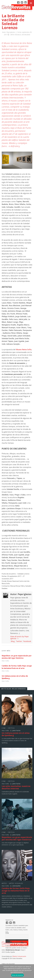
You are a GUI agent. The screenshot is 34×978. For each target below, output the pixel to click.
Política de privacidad (8, 964)
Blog (13, 641)
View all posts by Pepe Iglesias (19, 637)
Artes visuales (15, 35)
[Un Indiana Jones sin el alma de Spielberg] (17, 710)
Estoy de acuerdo (17, 975)
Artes (4, 883)
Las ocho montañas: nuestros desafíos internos (16, 787)
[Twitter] (22, 2)
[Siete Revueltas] (17, 7)
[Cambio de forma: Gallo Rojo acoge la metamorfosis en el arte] (17, 865)
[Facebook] (18, 2)
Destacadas (26, 35)
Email (7, 933)
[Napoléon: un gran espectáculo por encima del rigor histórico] (17, 814)
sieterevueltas (16, 886)
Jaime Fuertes (16, 730)
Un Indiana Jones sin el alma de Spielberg (16, 734)
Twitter (19, 641)
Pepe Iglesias (11, 32)
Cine (4, 728)
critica (11, 728)
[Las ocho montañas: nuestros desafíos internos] (17, 763)
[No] (32, 971)
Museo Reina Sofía (23, 349)
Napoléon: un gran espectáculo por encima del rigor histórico (17, 656)
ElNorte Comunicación (19, 956)
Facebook (27, 641)
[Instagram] (25, 2)
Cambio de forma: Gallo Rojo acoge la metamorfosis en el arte (17, 667)
